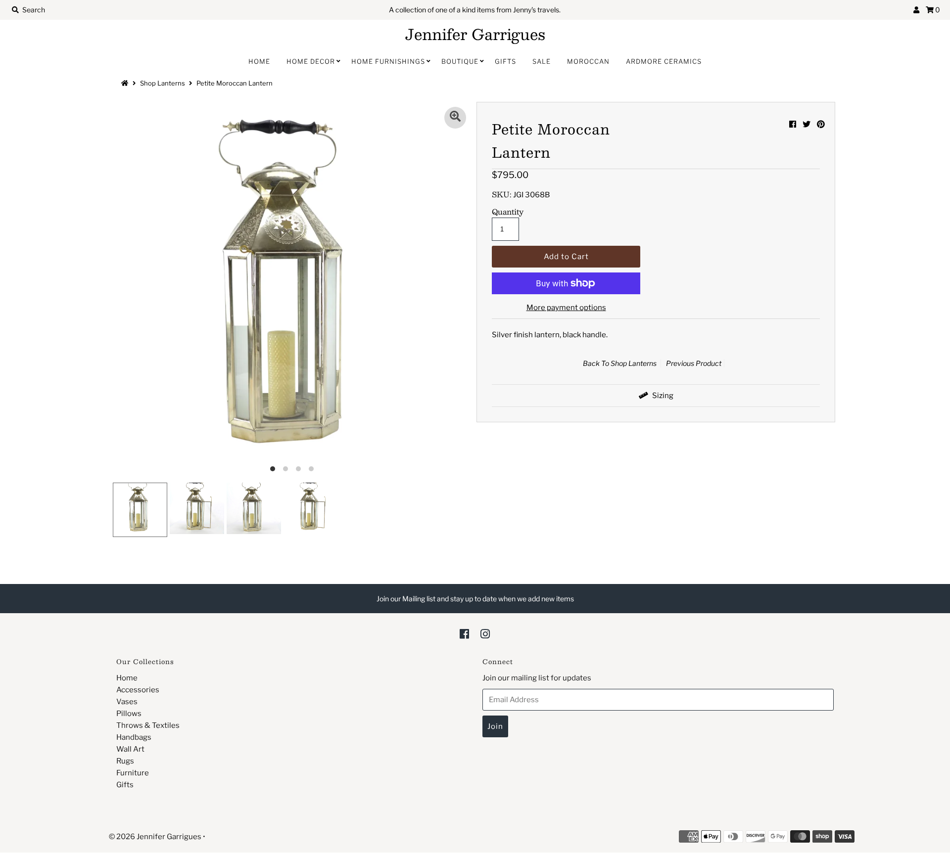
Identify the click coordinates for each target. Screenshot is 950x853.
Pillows (129, 713)
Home (259, 61)
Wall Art (130, 749)
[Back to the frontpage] (126, 83)
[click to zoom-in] (455, 118)
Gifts (505, 61)
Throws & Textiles (148, 725)
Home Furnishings (388, 61)
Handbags (133, 737)
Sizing (662, 395)
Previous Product (693, 363)
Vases (127, 701)
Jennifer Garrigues (475, 34)
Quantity (507, 212)
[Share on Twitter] (806, 124)
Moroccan (588, 61)
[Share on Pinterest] (821, 124)
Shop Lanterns (162, 83)
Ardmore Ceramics (664, 61)
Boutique (459, 61)
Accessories (137, 689)
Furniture (132, 772)
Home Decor (310, 61)
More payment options (566, 307)
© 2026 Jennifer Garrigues (155, 836)
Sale (541, 61)
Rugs (125, 761)
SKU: (502, 194)
